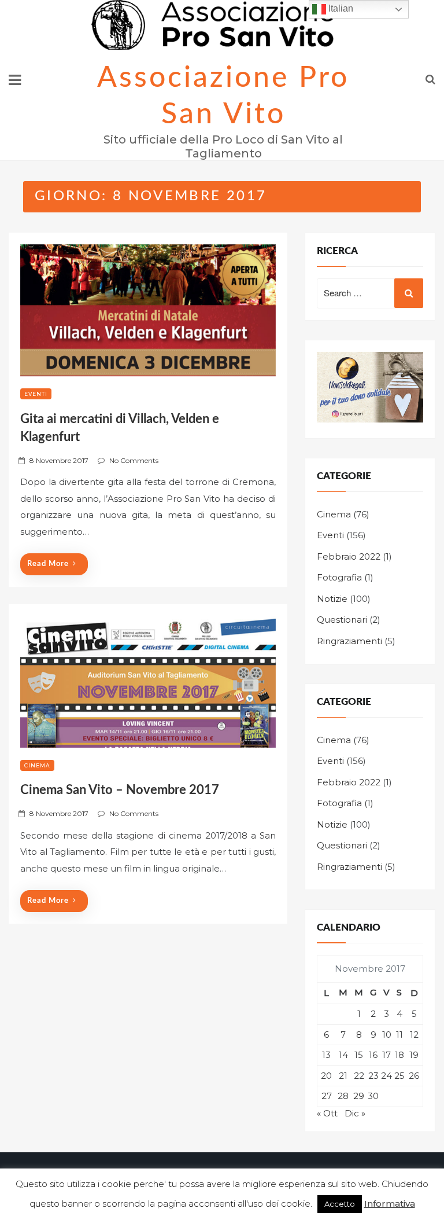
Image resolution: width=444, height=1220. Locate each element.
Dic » (355, 1113)
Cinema (37, 765)
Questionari (342, 619)
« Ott (327, 1113)
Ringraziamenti (349, 640)
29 (358, 1095)
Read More (48, 564)
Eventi (35, 394)
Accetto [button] (339, 1203)
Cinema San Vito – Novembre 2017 (119, 790)
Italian (339, 8)
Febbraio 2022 (348, 556)
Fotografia (339, 577)
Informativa (389, 1203)
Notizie (332, 598)
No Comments (133, 460)
